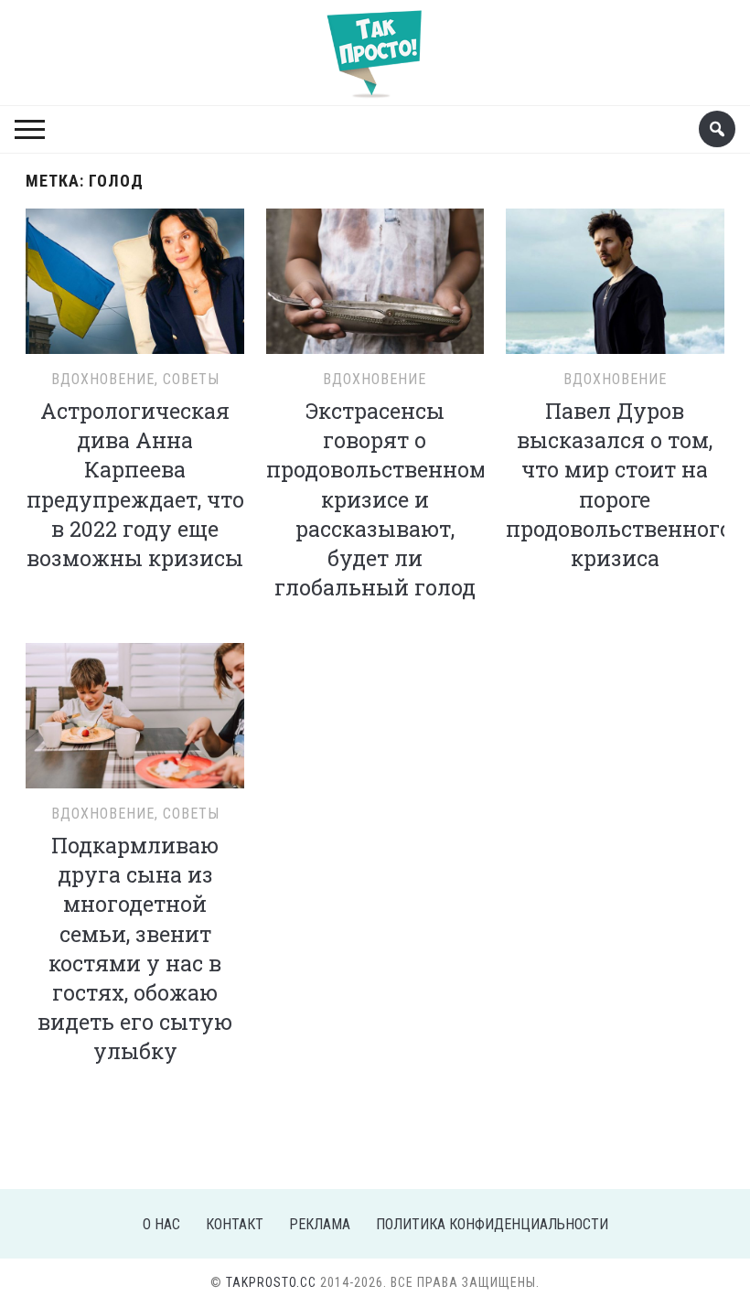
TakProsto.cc (271, 1282)
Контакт (234, 1224)
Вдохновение (103, 379)
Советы (191, 379)
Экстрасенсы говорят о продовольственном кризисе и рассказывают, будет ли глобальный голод (376, 499)
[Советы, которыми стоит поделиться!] (375, 45)
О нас (161, 1224)
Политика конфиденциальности (492, 1224)
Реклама (319, 1224)
